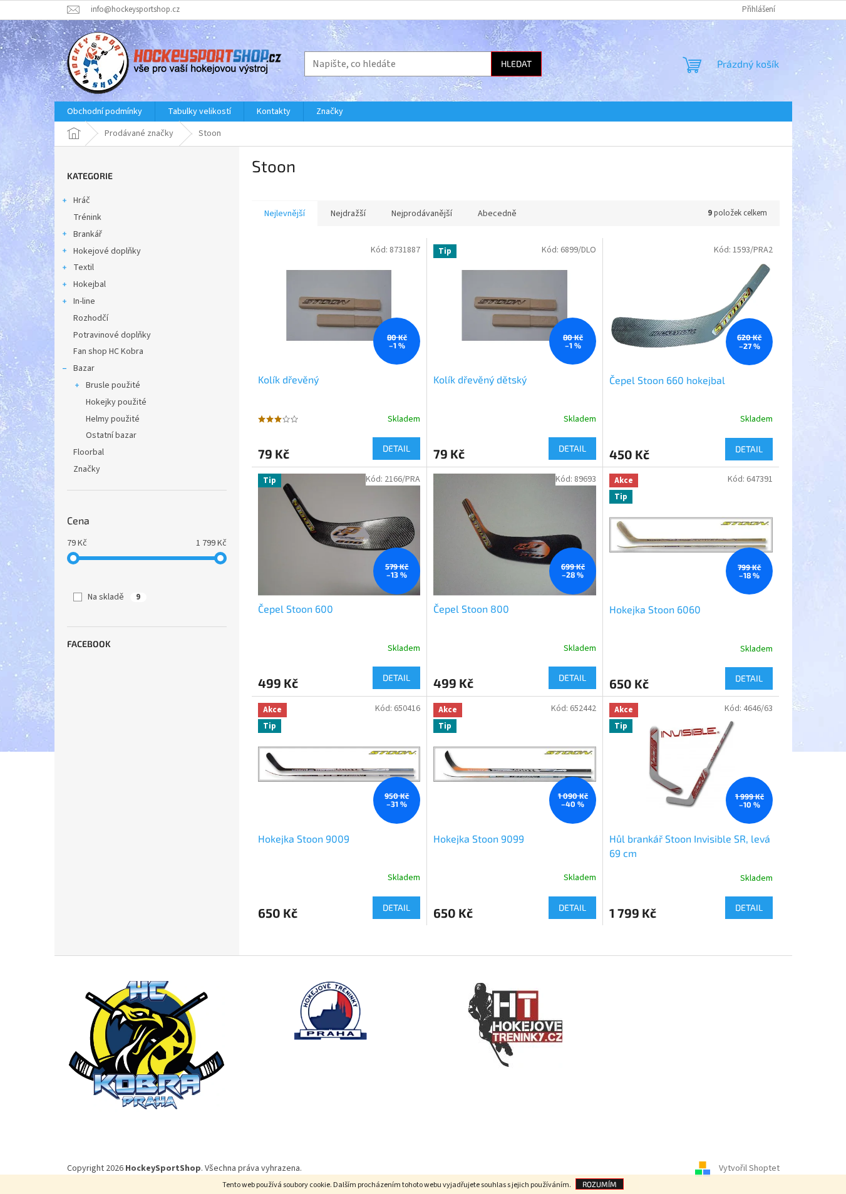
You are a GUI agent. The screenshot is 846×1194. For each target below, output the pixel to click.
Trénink (87, 217)
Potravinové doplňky (112, 335)
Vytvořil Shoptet (749, 1168)
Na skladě (114, 597)
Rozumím (599, 1184)
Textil (83, 267)
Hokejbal (89, 284)
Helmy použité (113, 419)
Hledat (516, 63)
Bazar (84, 368)
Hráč (81, 200)
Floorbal (88, 452)
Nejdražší (348, 213)
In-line (84, 301)
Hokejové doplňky (107, 251)
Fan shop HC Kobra (108, 351)
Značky (86, 469)
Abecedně (497, 213)
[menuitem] (104, 111)
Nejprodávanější (421, 213)
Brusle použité (113, 385)
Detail (396, 448)
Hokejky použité (116, 402)
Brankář (87, 234)
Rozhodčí (90, 318)
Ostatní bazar (111, 435)
